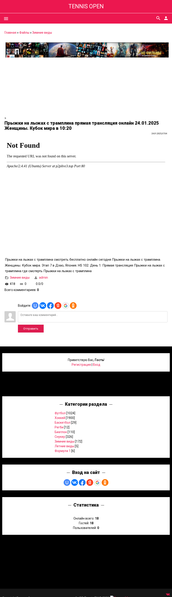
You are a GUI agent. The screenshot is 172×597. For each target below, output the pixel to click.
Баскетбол (62, 422)
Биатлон (61, 432)
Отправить (30, 328)
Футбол (60, 413)
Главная (10, 32)
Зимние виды (42, 32)
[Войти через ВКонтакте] (42, 305)
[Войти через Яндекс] (58, 305)
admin (43, 277)
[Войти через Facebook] (50, 305)
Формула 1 (63, 451)
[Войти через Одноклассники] (73, 305)
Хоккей (60, 418)
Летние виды (64, 446)
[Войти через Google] (65, 305)
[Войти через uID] (35, 305)
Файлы (24, 32)
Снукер (60, 436)
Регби (59, 427)
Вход (96, 364)
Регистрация (81, 364)
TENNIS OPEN (86, 6)
